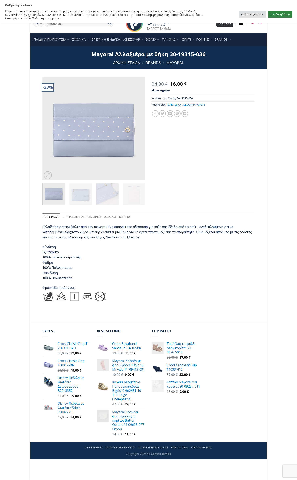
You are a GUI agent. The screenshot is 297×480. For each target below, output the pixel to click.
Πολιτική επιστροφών (153, 447)
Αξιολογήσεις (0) (117, 217)
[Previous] (49, 128)
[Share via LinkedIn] (184, 113)
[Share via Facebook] (155, 113)
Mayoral (175, 62)
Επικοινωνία (179, 447)
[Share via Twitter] (162, 113)
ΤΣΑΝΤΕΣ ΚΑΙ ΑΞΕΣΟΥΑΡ (181, 104)
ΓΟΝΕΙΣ (202, 39)
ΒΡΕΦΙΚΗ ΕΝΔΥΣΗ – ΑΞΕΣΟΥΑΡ (115, 39)
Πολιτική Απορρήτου (120, 447)
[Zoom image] (48, 175)
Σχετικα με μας (201, 447)
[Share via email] (170, 113)
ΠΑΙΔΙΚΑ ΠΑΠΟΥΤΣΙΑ (49, 39)
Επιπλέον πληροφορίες (81, 217)
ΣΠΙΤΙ (186, 39)
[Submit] (109, 23)
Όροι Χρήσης (94, 447)
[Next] (138, 128)
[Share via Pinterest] (177, 113)
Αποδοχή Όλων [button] (280, 14)
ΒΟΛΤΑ (151, 39)
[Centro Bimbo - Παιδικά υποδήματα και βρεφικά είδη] (148, 23)
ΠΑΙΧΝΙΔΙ (169, 39)
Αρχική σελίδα (126, 62)
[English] (252, 23)
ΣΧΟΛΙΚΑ (79, 39)
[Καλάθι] (241, 23)
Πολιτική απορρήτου (46, 18)
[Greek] (260, 23)
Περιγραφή (51, 217)
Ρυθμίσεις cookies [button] (252, 14)
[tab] (51, 217)
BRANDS (221, 39)
